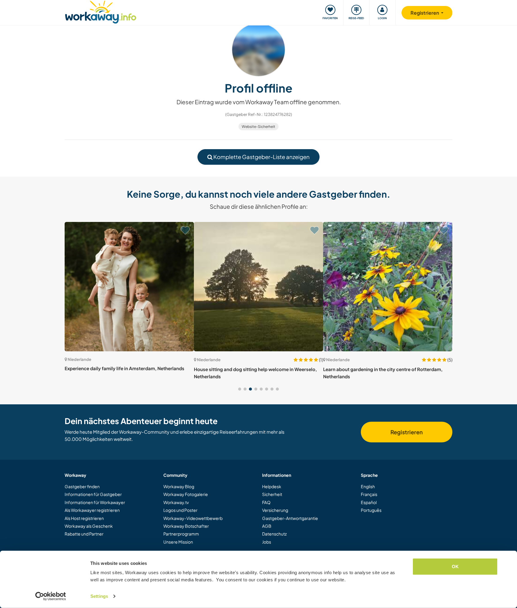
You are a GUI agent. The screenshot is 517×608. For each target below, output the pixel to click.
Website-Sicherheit (258, 126)
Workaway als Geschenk (89, 526)
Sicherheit (272, 494)
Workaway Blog (178, 486)
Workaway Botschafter (186, 526)
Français (369, 494)
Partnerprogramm (181, 533)
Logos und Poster (180, 510)
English (368, 486)
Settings (99, 596)
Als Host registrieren (84, 518)
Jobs (266, 542)
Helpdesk (271, 486)
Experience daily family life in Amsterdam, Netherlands (124, 368)
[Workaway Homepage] (101, 11)
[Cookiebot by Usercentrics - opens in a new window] (51, 596)
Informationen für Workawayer (95, 502)
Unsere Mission (178, 542)
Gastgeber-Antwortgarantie (290, 518)
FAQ (266, 502)
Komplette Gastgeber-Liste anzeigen (261, 156)
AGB (266, 526)
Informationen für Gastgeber (93, 494)
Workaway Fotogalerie (185, 494)
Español (369, 502)
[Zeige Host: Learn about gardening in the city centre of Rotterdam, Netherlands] (387, 286)
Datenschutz (274, 533)
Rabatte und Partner (84, 533)
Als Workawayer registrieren (92, 510)
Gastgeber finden (82, 486)
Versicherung (275, 510)
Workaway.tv (176, 502)
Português (371, 510)
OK (455, 566)
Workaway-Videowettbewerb (193, 518)
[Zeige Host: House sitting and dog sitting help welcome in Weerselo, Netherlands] (258, 286)
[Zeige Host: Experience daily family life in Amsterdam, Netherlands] (129, 286)
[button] (239, 389)
